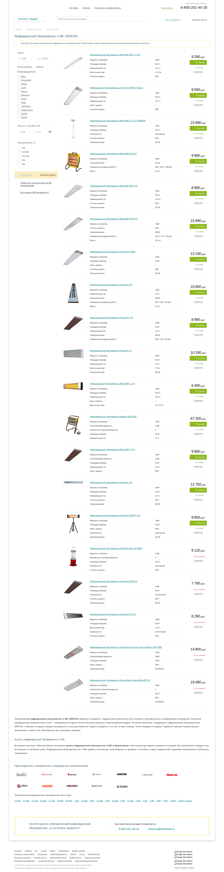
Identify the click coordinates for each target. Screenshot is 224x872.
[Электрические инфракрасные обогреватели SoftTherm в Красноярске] (47, 786)
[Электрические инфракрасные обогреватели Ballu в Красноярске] (22, 774)
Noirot (23, 99)
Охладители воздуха (46, 861)
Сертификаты (63, 851)
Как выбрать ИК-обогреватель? (34, 192)
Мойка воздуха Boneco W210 (86, 861)
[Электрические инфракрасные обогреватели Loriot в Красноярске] (97, 774)
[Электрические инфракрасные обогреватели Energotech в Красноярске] (47, 774)
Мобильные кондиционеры (24, 861)
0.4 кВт (26, 801)
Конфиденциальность (58, 854)
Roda (23, 102)
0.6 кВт (43, 801)
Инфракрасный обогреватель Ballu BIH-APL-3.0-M (115, 55)
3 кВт (107, 801)
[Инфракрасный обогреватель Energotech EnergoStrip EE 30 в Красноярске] (73, 680)
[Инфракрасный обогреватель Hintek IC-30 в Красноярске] (73, 482)
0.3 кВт (17, 801)
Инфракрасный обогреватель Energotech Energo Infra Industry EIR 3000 (126, 647)
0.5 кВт (35, 801)
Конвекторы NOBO (64, 861)
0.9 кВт (69, 801)
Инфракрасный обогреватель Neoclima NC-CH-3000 (116, 548)
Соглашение (42, 854)
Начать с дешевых (25, 67)
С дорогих (39, 67)
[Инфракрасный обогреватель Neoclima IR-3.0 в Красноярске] (73, 614)
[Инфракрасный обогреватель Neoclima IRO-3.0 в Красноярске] (73, 581)
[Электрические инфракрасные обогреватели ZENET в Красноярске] (97, 786)
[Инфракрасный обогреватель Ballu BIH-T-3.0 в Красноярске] (73, 449)
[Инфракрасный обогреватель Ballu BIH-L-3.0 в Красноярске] (73, 383)
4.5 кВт (130, 801)
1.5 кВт (84, 801)
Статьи (82, 854)
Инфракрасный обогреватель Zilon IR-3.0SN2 (112, 252)
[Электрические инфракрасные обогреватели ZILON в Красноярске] (122, 786)
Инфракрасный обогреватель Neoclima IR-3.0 (113, 614)
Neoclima (25, 95)
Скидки (52, 851)
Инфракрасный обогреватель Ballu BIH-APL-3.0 (113, 186)
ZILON (24, 117)
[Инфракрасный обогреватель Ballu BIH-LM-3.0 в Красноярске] (73, 153)
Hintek (24, 84)
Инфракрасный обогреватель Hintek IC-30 (111, 482)
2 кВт (92, 801)
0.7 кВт (52, 801)
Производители (94, 854)
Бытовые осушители (22, 857)
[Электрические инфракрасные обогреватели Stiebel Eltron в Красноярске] (72, 786)
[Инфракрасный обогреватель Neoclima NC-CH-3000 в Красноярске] (73, 548)
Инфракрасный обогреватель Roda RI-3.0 (111, 350)
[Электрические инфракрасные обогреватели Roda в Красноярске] (22, 786)
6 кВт (145, 801)
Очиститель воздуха (92, 857)
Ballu (23, 76)
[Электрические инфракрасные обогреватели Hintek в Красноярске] (72, 774)
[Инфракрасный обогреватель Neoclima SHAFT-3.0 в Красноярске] (73, 515)
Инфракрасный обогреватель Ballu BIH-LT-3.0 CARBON (117, 120)
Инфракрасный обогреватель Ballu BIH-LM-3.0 (113, 153)
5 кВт (138, 801)
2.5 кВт (99, 801)
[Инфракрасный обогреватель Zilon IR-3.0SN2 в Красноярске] (73, 251)
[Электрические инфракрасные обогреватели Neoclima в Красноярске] (147, 774)
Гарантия (28, 851)
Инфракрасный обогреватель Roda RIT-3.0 (111, 317)
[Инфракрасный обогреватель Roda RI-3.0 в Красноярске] (73, 350)
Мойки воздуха (75, 857)
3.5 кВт (115, 801)
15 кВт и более (185, 801)
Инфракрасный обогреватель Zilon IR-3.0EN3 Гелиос (116, 88)
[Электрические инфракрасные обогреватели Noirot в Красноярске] (172, 774)
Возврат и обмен (78, 851)
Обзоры (73, 854)
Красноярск (167, 8)
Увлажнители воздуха (58, 857)
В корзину (200, 62)
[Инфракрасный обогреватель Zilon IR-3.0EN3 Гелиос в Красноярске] (73, 87)
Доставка (73, 8)
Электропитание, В (26, 143)
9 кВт (165, 801)
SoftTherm (25, 106)
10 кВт (173, 801)
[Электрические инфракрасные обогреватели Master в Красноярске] (122, 774)
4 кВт (122, 801)
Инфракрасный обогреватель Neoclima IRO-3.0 (113, 581)
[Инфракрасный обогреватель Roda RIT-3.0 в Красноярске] (73, 317)
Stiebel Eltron (27, 110)
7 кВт (151, 801)
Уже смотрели (172, 20)
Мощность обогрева (27, 126)
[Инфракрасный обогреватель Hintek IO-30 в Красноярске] (73, 284)
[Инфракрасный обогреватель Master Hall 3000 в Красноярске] (73, 416)
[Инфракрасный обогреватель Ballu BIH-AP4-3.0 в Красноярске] (73, 218)
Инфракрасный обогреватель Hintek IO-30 (111, 284)
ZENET (24, 114)
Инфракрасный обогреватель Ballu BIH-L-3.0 (112, 383)
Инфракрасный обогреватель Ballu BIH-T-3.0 (112, 449)
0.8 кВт (60, 801)
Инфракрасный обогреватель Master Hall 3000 (113, 416)
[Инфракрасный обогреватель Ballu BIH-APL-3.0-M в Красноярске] (73, 54)
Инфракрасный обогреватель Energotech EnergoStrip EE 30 (120, 680)
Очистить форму (48, 175)
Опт (36, 851)
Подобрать (26, 175)
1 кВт (76, 801)
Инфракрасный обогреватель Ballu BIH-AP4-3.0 (113, 219)
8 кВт (158, 801)
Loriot (23, 88)
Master (24, 91)
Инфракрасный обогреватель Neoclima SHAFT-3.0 (115, 515)
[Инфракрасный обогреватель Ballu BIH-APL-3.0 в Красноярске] (73, 185)
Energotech (26, 80)
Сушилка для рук (40, 857)
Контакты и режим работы (108, 8)
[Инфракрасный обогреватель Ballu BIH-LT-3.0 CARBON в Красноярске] (73, 120)
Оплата (86, 8)
